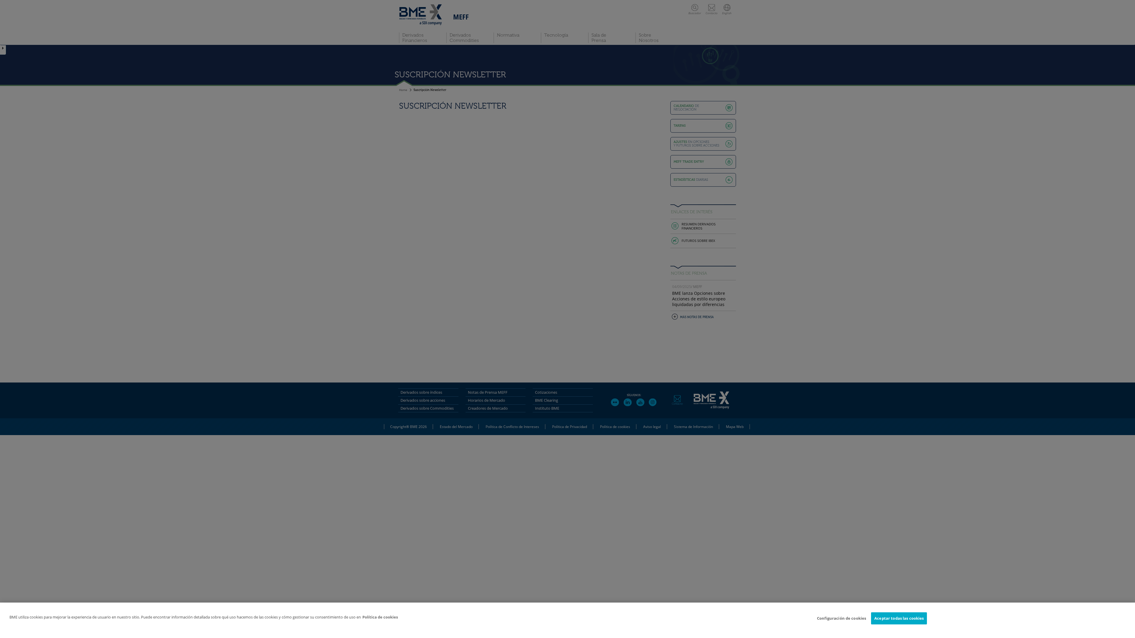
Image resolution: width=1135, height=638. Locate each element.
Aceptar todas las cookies (899, 618)
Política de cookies (380, 617)
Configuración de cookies (841, 618)
